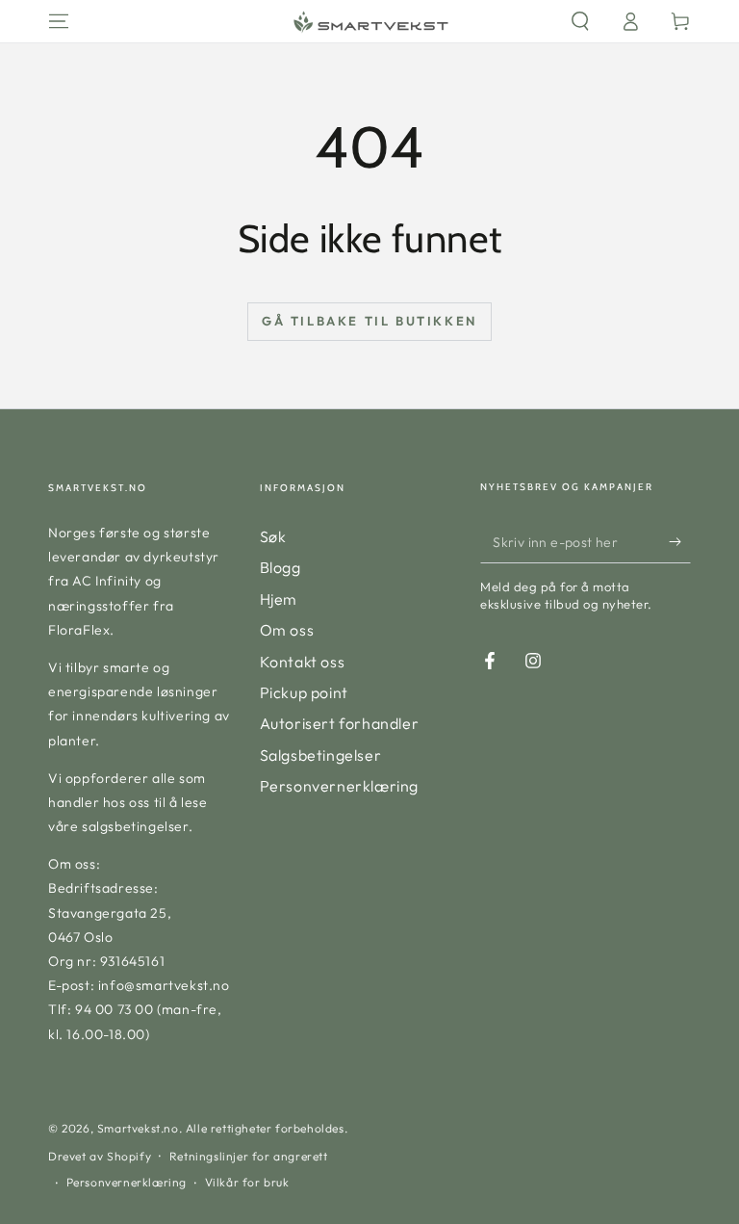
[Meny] (59, 21)
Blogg (280, 567)
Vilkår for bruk (247, 1182)
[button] (580, 21)
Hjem (278, 599)
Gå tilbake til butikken (369, 320)
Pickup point (304, 692)
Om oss (287, 629)
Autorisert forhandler (340, 723)
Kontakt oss (302, 661)
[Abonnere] (680, 541)
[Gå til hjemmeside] (369, 21)
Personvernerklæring (339, 785)
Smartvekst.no (138, 1128)
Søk (273, 536)
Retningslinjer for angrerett (248, 1156)
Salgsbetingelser (321, 755)
